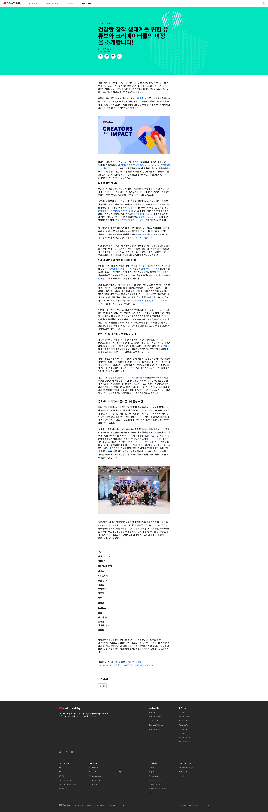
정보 (60, 768)
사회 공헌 (182, 776)
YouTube (152, 712)
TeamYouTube (184, 725)
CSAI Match (183, 772)
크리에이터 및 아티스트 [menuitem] (51, 3)
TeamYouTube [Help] (156, 725)
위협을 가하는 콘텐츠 (148, 269)
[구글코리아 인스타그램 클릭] (66, 752)
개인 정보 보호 (114, 805)
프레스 (61, 772)
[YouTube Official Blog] (12, 3)
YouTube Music (184, 737)
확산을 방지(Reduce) (143, 214)
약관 (123, 805)
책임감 (102, 686)
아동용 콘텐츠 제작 (155, 780)
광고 (120, 768)
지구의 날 (165, 346)
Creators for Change (186, 768)
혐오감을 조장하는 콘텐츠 (120, 269)
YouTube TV (183, 733)
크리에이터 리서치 (154, 784)
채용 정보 (61, 776)
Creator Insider (154, 721)
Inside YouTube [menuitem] (86, 3)
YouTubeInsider (184, 742)
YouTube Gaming (185, 729)
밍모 (124, 525)
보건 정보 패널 (144, 234)
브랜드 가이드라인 (100, 805)
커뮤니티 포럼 (63, 789)
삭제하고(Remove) (147, 217)
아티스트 (152, 768)
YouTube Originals (95, 776)
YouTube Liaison (154, 729)
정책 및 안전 (79, 805)
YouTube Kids (93, 768)
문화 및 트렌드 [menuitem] (69, 3)
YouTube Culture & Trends (67, 784)
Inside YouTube (104, 23)
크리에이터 (152, 772)
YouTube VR (153, 793)
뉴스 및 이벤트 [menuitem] (33, 3)
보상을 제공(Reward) (131, 220)
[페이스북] (72, 752)
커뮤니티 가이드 (142, 98)
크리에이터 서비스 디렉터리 (157, 789)
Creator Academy (155, 776)
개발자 (121, 772)
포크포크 (113, 448)
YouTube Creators (155, 717)
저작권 (89, 805)
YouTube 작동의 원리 (65, 780)
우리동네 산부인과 (136, 377)
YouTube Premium (95, 780)
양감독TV (147, 442)
